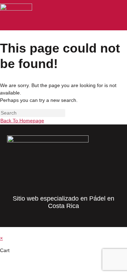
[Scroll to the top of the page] (2, 230)
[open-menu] (121, 15)
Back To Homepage (22, 120)
